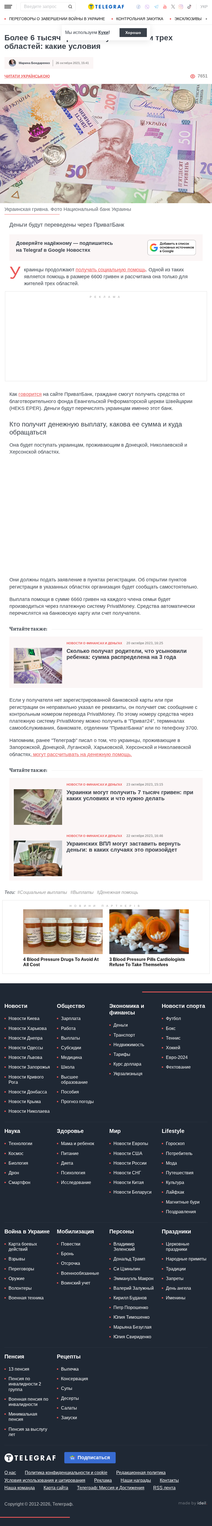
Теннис (173, 1038)
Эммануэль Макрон (133, 1278)
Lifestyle (173, 1131)
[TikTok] (189, 6)
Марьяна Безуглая (132, 1327)
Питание (70, 1153)
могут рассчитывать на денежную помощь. (82, 754)
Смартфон (19, 1182)
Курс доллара (127, 1064)
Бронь (67, 1253)
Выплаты (70, 1038)
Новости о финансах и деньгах (94, 643)
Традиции (176, 1269)
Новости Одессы (26, 1047)
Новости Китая (128, 1182)
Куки (103, 32)
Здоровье (70, 1131)
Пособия (70, 1092)
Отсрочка (70, 1263)
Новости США (127, 1153)
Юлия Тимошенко (131, 1317)
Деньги (120, 1025)
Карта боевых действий (23, 1247)
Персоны (121, 1231)
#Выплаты (82, 892)
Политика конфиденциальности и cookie (66, 1472)
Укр (204, 6)
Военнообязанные (80, 1273)
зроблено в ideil (193, 1503)
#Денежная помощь (117, 892)
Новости (15, 1006)
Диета (67, 1163)
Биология (18, 1163)
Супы (66, 1388)
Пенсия (14, 1356)
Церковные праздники (177, 1247)
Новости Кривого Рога (26, 1080)
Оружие (17, 1278)
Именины (176, 1297)
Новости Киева (24, 1018)
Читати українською (27, 76)
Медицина (71, 1057)
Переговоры (21, 1269)
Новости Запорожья (29, 1067)
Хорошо (133, 32)
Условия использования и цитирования (44, 1480)
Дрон (14, 1172)
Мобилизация (75, 1231)
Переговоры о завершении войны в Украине (57, 19)
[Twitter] (173, 6)
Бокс (171, 1028)
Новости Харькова (28, 1028)
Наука (12, 1131)
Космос (16, 1153)
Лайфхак (175, 1192)
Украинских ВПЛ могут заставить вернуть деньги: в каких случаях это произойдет (124, 847)
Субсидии (71, 1047)
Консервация (74, 1378)
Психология (73, 1172)
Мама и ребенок (77, 1143)
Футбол (173, 1018)
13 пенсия (19, 1369)
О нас (10, 1472)
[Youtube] (165, 6)
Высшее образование (74, 1080)
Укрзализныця (127, 1073)
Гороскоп (175, 1143)
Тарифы (121, 1054)
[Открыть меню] (8, 6)
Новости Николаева (29, 1111)
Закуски (69, 1417)
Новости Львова (25, 1057)
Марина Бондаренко (34, 63)
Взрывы (17, 1259)
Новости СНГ (127, 1172)
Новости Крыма (25, 1101)
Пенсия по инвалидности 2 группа (25, 1384)
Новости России (130, 1163)
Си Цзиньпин (126, 1269)
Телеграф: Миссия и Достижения (110, 1487)
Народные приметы (186, 1259)
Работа (68, 1028)
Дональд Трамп (129, 1259)
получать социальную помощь (111, 269)
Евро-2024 (177, 1057)
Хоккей (173, 1047)
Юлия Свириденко (132, 1336)
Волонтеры (20, 1288)
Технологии (20, 1143)
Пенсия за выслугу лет (28, 1432)
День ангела (178, 1288)
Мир (115, 1131)
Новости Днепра (26, 1038)
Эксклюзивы (188, 19)
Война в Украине (27, 1231)
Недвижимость (128, 1044)
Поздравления (181, 1211)
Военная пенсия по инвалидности (28, 1402)
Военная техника (26, 1297)
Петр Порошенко (130, 1307)
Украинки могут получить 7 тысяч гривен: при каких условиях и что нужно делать (130, 795)
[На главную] (106, 6)
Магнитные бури (183, 1202)
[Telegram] (156, 6)
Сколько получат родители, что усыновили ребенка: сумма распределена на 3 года (127, 654)
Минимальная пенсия (23, 1417)
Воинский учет (75, 1283)
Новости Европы (130, 1143)
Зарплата (71, 1018)
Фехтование (178, 1067)
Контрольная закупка (139, 19)
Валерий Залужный (133, 1288)
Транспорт (124, 1035)
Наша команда (19, 1487)
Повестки (70, 1244)
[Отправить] (70, 6)
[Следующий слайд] (206, 19)
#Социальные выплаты (42, 892)
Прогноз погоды (77, 1101)
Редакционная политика (141, 1472)
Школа (68, 1067)
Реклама (103, 1480)
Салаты (69, 1408)
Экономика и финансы (126, 1009)
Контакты (169, 1480)
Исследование (76, 1182)
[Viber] (147, 7)
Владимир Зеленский (124, 1247)
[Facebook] (138, 6)
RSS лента (164, 1487)
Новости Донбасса (28, 1092)
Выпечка (70, 1369)
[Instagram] (181, 6)
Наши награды (136, 1480)
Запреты (175, 1278)
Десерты (70, 1398)
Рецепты (69, 1356)
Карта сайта (56, 1487)
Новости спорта (183, 1006)
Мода (171, 1163)
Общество (71, 1006)
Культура (175, 1182)
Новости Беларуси (132, 1192)
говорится (30, 394)
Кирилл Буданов (130, 1297)
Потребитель (179, 1153)
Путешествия (180, 1172)
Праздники (176, 1231)
